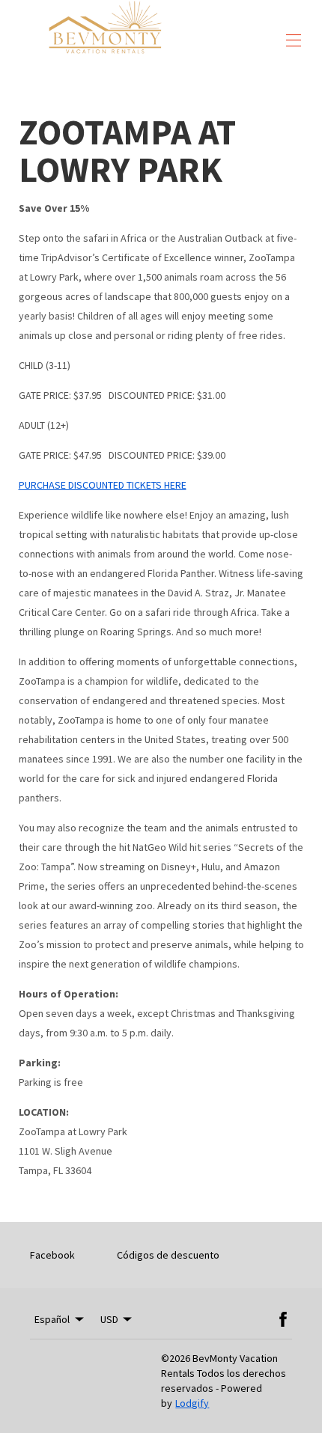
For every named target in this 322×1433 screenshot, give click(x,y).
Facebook (52, 1255)
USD (109, 1319)
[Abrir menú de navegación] (293, 40)
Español (52, 1319)
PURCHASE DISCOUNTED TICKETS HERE (102, 485)
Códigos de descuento (168, 1255)
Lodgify (192, 1403)
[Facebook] (283, 1319)
